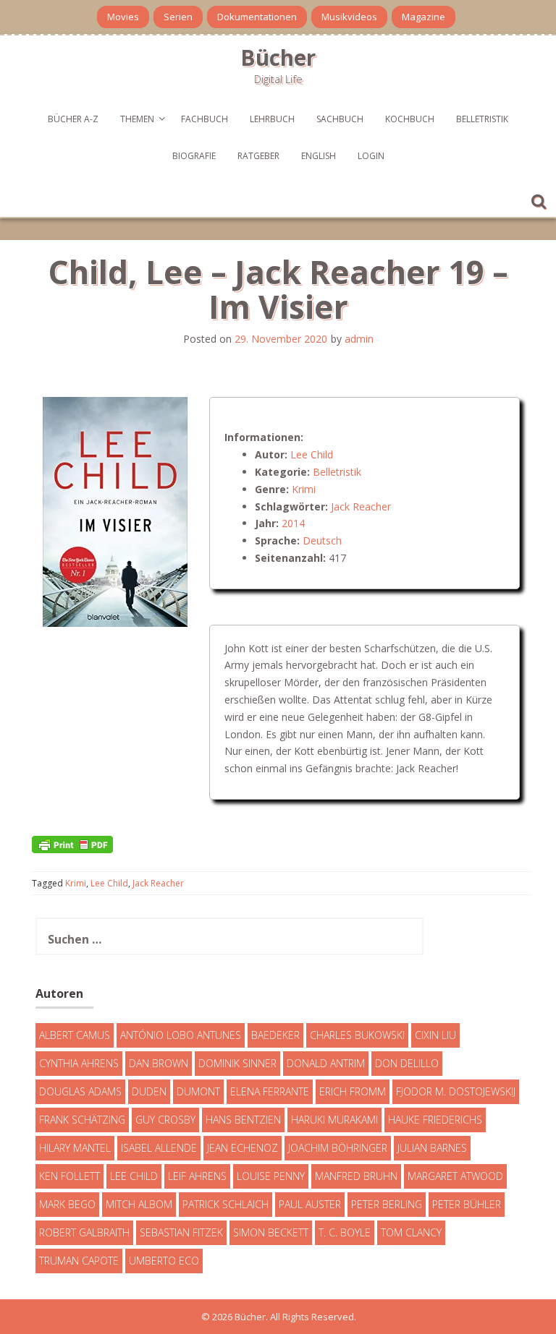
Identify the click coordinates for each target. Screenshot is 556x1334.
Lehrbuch (272, 119)
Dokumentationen (257, 16)
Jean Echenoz (242, 1148)
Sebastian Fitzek (181, 1232)
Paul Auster (310, 1204)
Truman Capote (79, 1260)
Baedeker (275, 1035)
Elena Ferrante (269, 1091)
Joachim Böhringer (337, 1148)
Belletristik (482, 119)
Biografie (194, 156)
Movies (123, 16)
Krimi (304, 489)
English (318, 156)
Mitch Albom (139, 1204)
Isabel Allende (159, 1148)
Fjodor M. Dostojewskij (455, 1091)
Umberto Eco (164, 1260)
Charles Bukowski (357, 1035)
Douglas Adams (80, 1091)
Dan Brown (158, 1063)
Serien (178, 16)
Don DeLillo (407, 1063)
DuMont (198, 1091)
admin (359, 339)
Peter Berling (386, 1204)
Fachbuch (204, 119)
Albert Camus (74, 1035)
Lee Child (311, 454)
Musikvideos (349, 16)
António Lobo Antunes (180, 1035)
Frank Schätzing (82, 1119)
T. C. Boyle (345, 1232)
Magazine (423, 16)
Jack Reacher (361, 506)
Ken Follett (69, 1176)
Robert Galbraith (84, 1232)
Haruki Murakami (334, 1119)
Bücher (278, 57)
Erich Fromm (352, 1091)
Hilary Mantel (75, 1148)
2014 (293, 523)
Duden (149, 1091)
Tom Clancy (411, 1232)
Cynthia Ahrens (79, 1063)
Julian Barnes (432, 1148)
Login (371, 156)
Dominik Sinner (237, 1063)
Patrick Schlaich (225, 1204)
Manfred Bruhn (356, 1176)
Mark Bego (67, 1204)
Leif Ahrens (197, 1176)
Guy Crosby (165, 1119)
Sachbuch (339, 119)
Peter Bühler (466, 1204)
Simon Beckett (270, 1232)
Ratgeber (258, 156)
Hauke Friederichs (435, 1119)
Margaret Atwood (455, 1176)
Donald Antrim (326, 1063)
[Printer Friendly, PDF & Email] (72, 843)
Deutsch (322, 540)
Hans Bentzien (243, 1119)
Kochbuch (409, 119)
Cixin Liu (435, 1035)
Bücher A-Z (73, 119)
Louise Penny (271, 1176)
